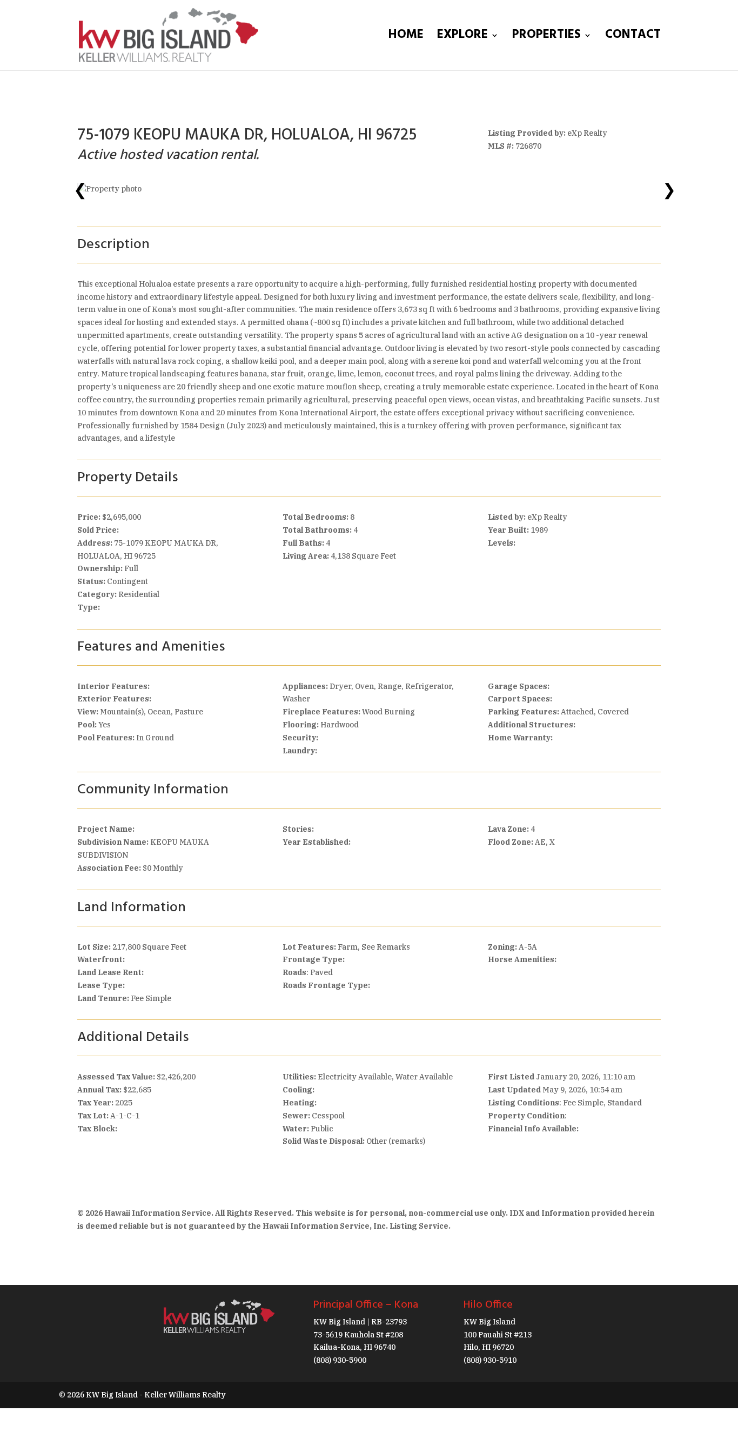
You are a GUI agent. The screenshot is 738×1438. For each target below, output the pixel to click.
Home (406, 38)
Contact (633, 38)
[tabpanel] (369, 189)
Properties (546, 38)
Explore (462, 38)
